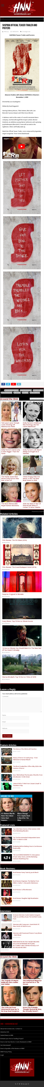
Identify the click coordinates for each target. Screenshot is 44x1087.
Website (4, 728)
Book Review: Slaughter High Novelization (25, 898)
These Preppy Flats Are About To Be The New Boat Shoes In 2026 (31, 478)
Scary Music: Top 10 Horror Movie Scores (17, 621)
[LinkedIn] (24, 1084)
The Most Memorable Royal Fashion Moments (10, 505)
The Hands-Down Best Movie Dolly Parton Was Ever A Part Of (10, 478)
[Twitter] (20, 1084)
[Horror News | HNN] (22, 8)
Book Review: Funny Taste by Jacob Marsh (25, 872)
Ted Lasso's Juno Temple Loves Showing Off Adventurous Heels (10, 425)
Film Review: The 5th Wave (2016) (14, 540)
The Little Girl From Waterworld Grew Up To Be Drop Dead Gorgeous (10, 1009)
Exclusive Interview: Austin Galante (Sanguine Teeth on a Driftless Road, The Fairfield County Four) (27, 917)
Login (2, 1055)
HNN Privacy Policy (6, 1052)
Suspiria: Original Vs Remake (12, 594)
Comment (5, 696)
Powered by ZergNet (38, 511)
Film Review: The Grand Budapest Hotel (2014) (19, 567)
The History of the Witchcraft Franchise (25, 749)
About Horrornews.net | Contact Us (11, 1028)
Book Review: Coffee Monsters (22, 889)
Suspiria (25, 392)
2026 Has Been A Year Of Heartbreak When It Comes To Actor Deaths (32, 505)
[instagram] (28, 1084)
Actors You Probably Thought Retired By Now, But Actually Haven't (32, 1009)
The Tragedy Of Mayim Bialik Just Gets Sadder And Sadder (9, 982)
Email (4, 722)
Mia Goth (17, 392)
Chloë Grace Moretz (11, 390)
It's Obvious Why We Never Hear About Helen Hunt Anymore (8, 816)
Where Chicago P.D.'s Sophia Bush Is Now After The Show (23, 816)
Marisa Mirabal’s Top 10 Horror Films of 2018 (19, 677)
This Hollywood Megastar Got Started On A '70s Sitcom (32, 982)
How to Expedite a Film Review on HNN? (12, 1048)
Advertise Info (4, 1032)
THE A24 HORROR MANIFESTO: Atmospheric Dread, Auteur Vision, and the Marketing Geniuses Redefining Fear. (26, 857)
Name (4, 715)
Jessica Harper (38, 390)
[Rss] (16, 1084)
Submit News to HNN (6, 1035)
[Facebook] (17, 1084)
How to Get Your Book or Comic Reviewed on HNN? (16, 1042)
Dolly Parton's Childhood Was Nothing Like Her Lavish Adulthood (32, 425)
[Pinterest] (22, 1084)
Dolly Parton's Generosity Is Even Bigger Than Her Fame (10, 451)
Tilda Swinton (35, 392)
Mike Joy (6, 31)
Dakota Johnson (26, 390)
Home (2, 18)
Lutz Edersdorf (7, 392)
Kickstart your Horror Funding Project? (12, 1038)
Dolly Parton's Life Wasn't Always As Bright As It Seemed (32, 451)
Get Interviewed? (5, 1045)
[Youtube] (26, 1084)
